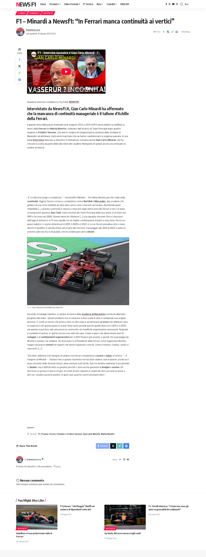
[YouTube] (173, 4)
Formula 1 (34, 13)
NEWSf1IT (74, 102)
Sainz (109, 355)
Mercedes (100, 201)
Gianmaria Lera (33, 29)
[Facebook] (166, 4)
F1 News (21, 13)
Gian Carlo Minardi (91, 434)
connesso (34, 484)
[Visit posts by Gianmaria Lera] (20, 32)
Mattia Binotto (107, 434)
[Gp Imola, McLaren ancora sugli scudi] (125, 517)
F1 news (44, 434)
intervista (38, 140)
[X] (169, 4)
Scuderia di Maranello (94, 314)
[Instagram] (177, 4)
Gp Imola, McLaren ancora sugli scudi (122, 533)
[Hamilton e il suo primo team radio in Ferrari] (36, 517)
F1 (39, 434)
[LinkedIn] (128, 460)
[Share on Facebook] (164, 32)
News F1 (26, 4)
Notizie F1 (48, 13)
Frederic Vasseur (74, 434)
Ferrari (52, 434)
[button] (181, 4)
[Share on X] (168, 32)
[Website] (120, 460)
